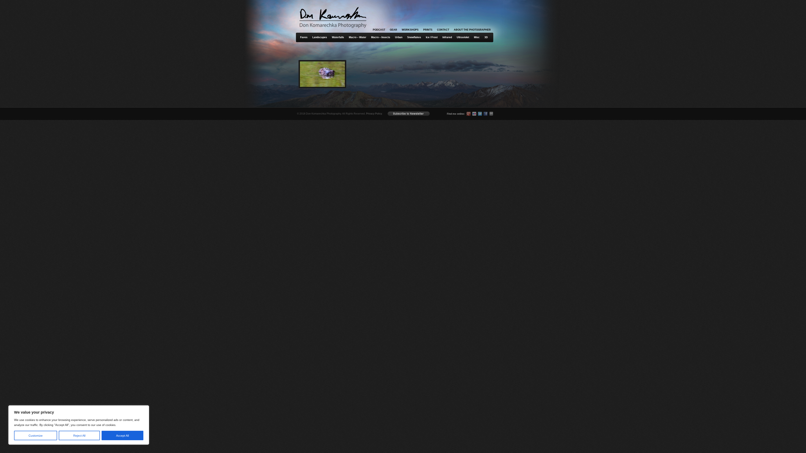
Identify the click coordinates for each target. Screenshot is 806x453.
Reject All (79, 435)
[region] (54, 425)
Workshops (410, 30)
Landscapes (319, 37)
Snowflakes (414, 37)
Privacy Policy (374, 113)
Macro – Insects (380, 37)
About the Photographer (472, 30)
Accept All (122, 435)
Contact (443, 30)
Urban (398, 37)
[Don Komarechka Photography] (332, 29)
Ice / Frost (432, 37)
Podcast (379, 30)
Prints (427, 30)
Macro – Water (357, 37)
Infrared (447, 37)
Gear (393, 30)
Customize (36, 435)
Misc (477, 37)
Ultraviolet (463, 37)
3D (486, 37)
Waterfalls (338, 37)
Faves (303, 37)
